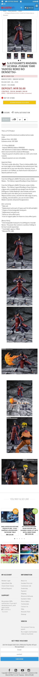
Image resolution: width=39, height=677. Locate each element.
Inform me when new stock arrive (19, 102)
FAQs (22, 609)
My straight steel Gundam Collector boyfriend (29, 633)
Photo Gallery (25, 601)
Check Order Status (8, 586)
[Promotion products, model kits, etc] (10, 558)
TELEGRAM (5, 612)
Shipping (23, 594)
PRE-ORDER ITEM (8, 76)
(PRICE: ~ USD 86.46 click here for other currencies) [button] (17, 93)
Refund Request (7, 588)
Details (6, 119)
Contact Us (24, 606)
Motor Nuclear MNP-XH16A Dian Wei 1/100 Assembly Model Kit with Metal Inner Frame (29, 529)
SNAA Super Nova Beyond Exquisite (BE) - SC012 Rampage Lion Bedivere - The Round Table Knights (9, 530)
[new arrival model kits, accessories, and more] (10, 548)
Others (20, 11)
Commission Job (26, 586)
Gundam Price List (26, 583)
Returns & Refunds (27, 596)
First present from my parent (28, 628)
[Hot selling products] (29, 548)
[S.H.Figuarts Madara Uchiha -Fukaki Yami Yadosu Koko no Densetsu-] (19, 36)
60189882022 (7, 609)
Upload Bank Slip (7, 583)
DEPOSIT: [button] (13, 88)
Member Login (6, 581)
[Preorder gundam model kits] (29, 558)
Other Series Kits (12, 11)
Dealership (24, 588)
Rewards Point (25, 612)
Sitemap (23, 614)
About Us (24, 581)
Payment (23, 591)
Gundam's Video (26, 599)
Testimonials (25, 604)
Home (4, 11)
